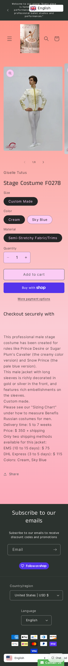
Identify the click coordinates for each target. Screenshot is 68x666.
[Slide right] (43, 162)
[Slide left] (25, 162)
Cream (14, 220)
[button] (9, 39)
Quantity (10, 248)
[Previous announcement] (8, 10)
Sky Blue (39, 220)
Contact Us (52, 662)
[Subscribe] (55, 549)
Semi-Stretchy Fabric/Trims (32, 238)
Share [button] (14, 474)
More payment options (34, 299)
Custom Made (20, 201)
